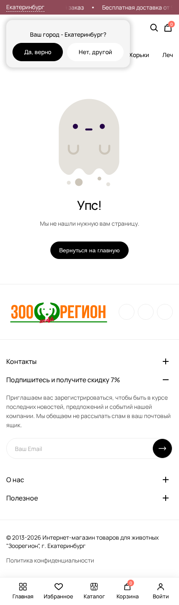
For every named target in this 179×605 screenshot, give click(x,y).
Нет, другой (95, 52)
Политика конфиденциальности (50, 560)
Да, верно (37, 52)
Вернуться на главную (89, 250)
